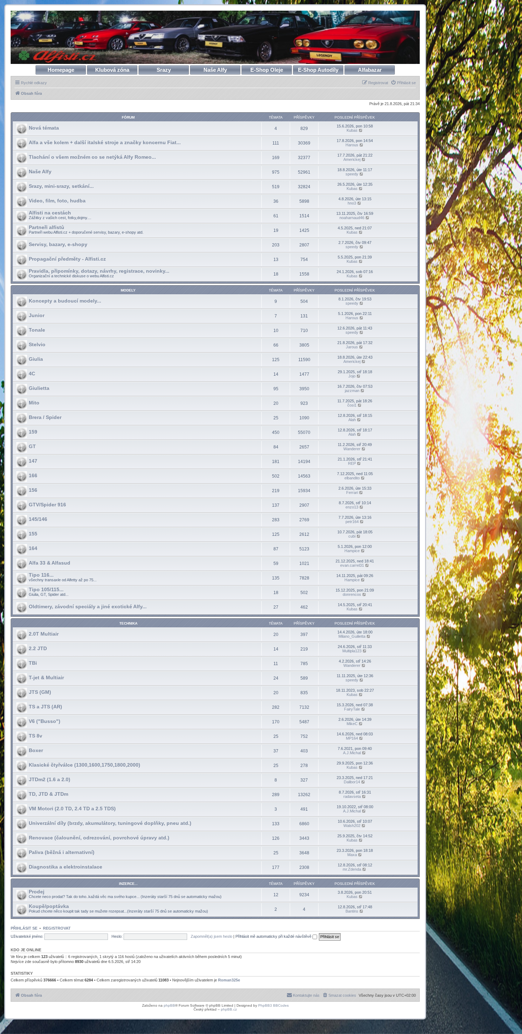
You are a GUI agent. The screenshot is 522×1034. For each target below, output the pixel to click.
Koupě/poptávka (49, 906)
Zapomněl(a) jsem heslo (211, 936)
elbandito (352, 478)
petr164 (352, 521)
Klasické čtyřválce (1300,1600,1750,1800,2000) (84, 765)
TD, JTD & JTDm (48, 794)
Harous (352, 145)
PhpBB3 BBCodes (273, 1005)
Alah (352, 420)
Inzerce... (128, 884)
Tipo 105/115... (46, 589)
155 (33, 534)
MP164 (352, 738)
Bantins (352, 911)
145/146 (38, 519)
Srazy (164, 70)
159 (33, 432)
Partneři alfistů (46, 227)
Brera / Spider (45, 417)
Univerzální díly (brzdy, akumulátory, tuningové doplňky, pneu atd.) (110, 823)
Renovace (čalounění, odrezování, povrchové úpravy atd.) (99, 837)
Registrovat (57, 928)
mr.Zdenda (352, 869)
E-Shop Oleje (266, 70)
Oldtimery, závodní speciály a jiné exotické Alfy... (88, 606)
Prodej (36, 891)
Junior (36, 315)
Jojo (351, 376)
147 (33, 461)
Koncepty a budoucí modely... (65, 301)
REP (352, 463)
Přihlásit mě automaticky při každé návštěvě (273, 936)
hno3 (352, 203)
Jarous (352, 347)
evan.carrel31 (352, 565)
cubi (351, 536)
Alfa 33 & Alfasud (49, 563)
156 (33, 490)
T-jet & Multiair (46, 677)
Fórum (128, 117)
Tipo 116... (41, 575)
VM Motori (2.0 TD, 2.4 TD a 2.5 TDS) (72, 808)
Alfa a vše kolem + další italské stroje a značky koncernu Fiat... (105, 142)
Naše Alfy (215, 70)
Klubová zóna (112, 70)
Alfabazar (370, 70)
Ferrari (352, 492)
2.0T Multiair (44, 634)
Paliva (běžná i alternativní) (61, 852)
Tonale (37, 330)
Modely (128, 290)
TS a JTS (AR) (45, 706)
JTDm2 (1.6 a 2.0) (49, 779)
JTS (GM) (40, 692)
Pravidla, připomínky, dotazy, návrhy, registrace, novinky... (99, 271)
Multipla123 (351, 651)
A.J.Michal (352, 753)
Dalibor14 (352, 782)
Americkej (351, 159)
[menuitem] (403, 82)
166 (33, 475)
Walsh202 (351, 825)
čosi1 (352, 405)
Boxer (36, 750)
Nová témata (44, 128)
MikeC (352, 724)
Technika (128, 623)
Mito (34, 403)
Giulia (36, 359)
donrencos (352, 594)
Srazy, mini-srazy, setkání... (61, 186)
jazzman (352, 390)
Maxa (352, 855)
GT (32, 446)
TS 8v (35, 736)
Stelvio (37, 344)
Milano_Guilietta (351, 636)
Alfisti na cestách (50, 213)
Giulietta (39, 388)
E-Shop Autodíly (318, 70)
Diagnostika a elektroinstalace (65, 867)
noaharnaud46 (351, 218)
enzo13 (352, 507)
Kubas (352, 130)
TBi (33, 663)
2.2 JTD (38, 648)
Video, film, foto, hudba (57, 200)
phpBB (169, 1005)
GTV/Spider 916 (47, 504)
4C (32, 373)
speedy (352, 174)
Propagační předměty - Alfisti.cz (67, 259)
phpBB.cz (229, 1009)
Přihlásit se (24, 928)
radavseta (352, 796)
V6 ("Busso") (44, 721)
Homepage (61, 70)
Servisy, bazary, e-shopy (58, 244)
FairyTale (352, 709)
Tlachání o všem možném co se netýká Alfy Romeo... (92, 157)
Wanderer (351, 449)
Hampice (352, 551)
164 (33, 548)
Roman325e (229, 980)
